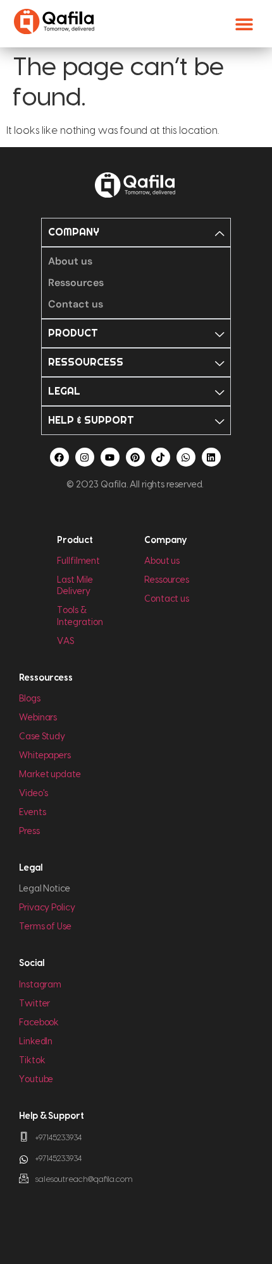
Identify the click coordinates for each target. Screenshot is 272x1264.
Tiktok (32, 1060)
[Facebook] (59, 457)
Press (29, 831)
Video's (33, 793)
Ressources (166, 580)
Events (32, 812)
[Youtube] (110, 457)
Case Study (42, 736)
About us (162, 561)
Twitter (34, 1003)
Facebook (39, 1022)
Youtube (36, 1079)
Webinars (38, 717)
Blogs (29, 699)
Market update (50, 774)
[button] (244, 23)
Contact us (166, 599)
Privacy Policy (47, 907)
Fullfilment (78, 561)
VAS (65, 641)
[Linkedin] (211, 457)
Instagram (40, 985)
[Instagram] (84, 457)
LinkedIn (36, 1041)
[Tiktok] (160, 457)
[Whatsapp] (185, 457)
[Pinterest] (135, 457)
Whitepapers (45, 755)
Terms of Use (45, 926)
